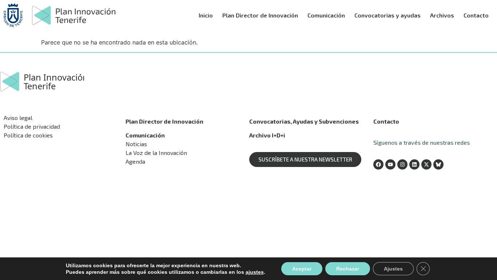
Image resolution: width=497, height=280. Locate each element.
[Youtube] (390, 164)
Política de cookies (28, 135)
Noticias (136, 143)
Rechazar (347, 269)
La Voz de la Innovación (156, 152)
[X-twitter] (426, 164)
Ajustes (393, 269)
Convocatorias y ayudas (387, 15)
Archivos (442, 15)
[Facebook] (378, 164)
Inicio (206, 15)
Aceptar (301, 269)
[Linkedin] (414, 164)
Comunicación (326, 15)
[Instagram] (402, 164)
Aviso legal (18, 117)
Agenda (135, 161)
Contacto (476, 15)
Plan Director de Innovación (260, 15)
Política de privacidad (32, 126)
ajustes (255, 272)
